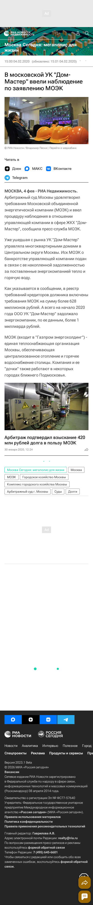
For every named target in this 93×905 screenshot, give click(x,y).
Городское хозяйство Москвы (44, 477)
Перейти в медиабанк (63, 148)
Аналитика (30, 746)
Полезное (70, 746)
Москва (76, 470)
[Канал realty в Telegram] (65, 719)
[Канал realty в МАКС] (13, 719)
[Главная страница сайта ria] (5, 33)
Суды (58, 491)
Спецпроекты (15, 753)
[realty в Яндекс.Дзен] (30, 719)
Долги (72, 491)
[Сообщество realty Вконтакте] (48, 719)
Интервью (50, 746)
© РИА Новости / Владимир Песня (26, 148)
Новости (11, 746)
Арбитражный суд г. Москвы (27, 491)
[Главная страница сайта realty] (27, 33)
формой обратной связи (46, 847)
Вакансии (12, 772)
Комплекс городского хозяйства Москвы (37, 484)
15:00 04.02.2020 (17, 61)
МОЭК (11, 477)
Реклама (38, 753)
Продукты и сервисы (66, 753)
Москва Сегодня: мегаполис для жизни (35, 470)
